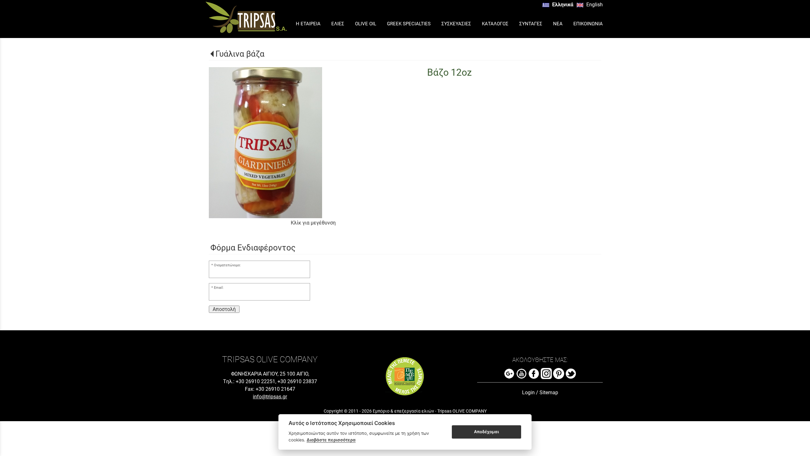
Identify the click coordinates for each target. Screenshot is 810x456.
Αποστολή (224, 309)
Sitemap (548, 393)
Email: (219, 288)
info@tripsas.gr (270, 397)
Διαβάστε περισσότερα (331, 439)
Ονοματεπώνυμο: (227, 265)
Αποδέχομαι (486, 431)
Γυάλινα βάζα (240, 54)
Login (528, 393)
